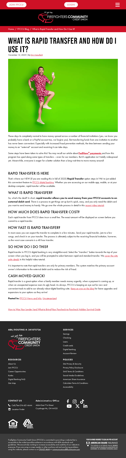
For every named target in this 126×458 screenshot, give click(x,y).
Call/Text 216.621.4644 (22, 405)
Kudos (10, 375)
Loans (65, 341)
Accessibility (68, 387)
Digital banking (69, 349)
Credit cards (68, 345)
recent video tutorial (94, 205)
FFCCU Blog (23, 29)
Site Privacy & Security (72, 364)
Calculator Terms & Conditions (75, 383)
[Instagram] (75, 402)
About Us (12, 364)
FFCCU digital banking (43, 182)
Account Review (70, 353)
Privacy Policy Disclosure (73, 367)
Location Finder (18, 409)
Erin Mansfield (37, 54)
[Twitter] (77, 407)
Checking (67, 337)
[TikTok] (82, 402)
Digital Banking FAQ (16, 379)
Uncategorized (50, 298)
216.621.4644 (44, 449)
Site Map (12, 383)
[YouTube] (69, 407)
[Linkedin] (85, 407)
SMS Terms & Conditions (73, 371)
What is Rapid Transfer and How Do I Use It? (53, 29)
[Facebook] (68, 402)
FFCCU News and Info (30, 298)
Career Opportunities (17, 371)
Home (11, 29)
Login (71, 4)
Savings (66, 334)
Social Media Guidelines (73, 375)
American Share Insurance (74, 379)
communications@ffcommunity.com (66, 449)
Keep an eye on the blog (82, 288)
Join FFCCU (16, 4)
